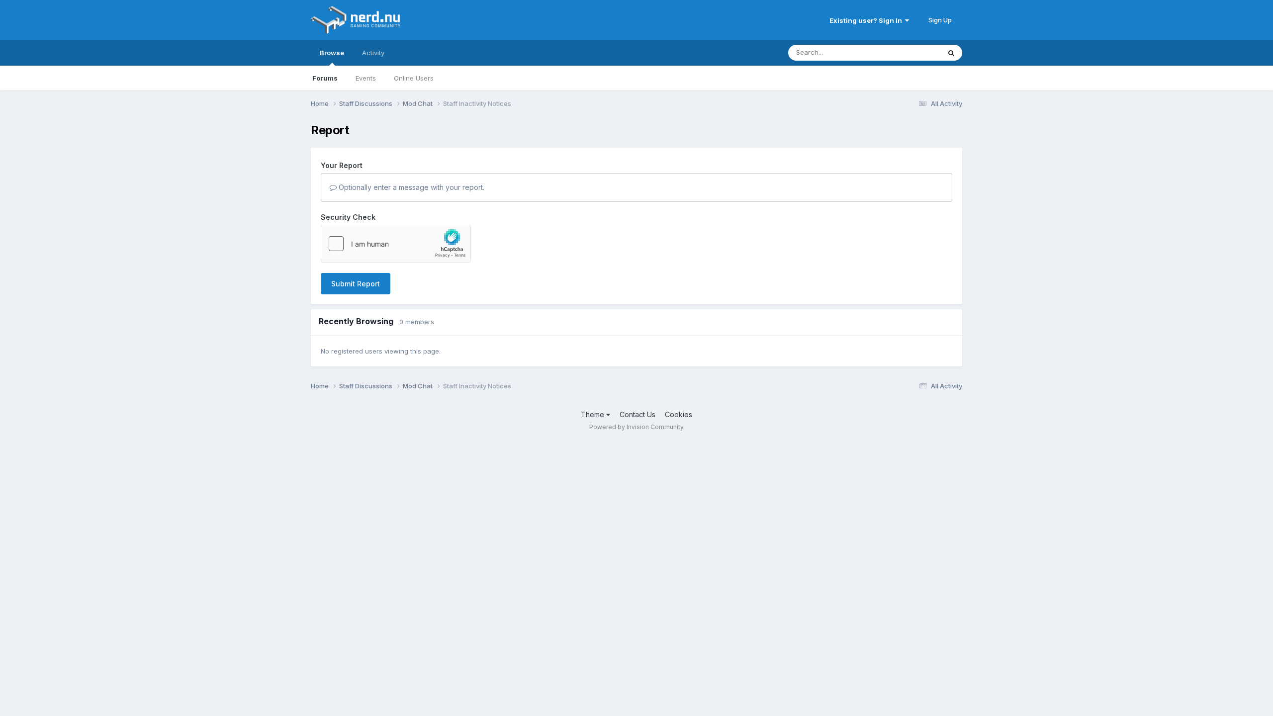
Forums (325, 78)
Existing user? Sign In (867, 20)
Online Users (414, 78)
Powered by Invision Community (636, 427)
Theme (593, 414)
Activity (373, 53)
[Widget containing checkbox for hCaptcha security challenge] (396, 244)
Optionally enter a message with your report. (410, 187)
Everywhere (909, 52)
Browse (332, 53)
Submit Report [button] (355, 283)
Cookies (678, 414)
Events (366, 78)
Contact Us (637, 414)
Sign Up (940, 20)
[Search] (951, 53)
